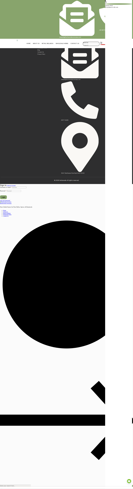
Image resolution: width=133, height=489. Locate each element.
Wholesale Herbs (62, 43)
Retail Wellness (47, 43)
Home (28, 43)
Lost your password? (5, 200)
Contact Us (75, 43)
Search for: (85, 42)
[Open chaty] (129, 481)
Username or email (6, 187)
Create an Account (11, 185)
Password (3, 191)
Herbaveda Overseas (5, 203)
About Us (36, 43)
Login (3, 197)
